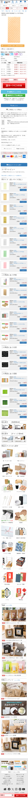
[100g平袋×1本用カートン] (5, 282)
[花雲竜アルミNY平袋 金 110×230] (5, 208)
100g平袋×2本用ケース (18, 313)
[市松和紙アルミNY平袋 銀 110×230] (5, 242)
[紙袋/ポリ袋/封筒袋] (21, 530)
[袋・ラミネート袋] (7, 453)
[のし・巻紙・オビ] (7, 530)
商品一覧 (5, 5)
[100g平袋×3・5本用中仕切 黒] (5, 365)
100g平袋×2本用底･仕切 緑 (19, 389)
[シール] (7, 592)
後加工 (13, 5)
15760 (15, 312)
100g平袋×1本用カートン (19, 279)
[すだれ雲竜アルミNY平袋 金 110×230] (5, 197)
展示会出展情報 (20, 780)
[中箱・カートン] (21, 453)
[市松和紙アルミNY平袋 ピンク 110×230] (5, 265)
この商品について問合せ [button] (15, 109)
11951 (15, 238)
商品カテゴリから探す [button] (14, 164)
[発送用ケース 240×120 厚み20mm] (5, 304)
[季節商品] (21, 592)
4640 (15, 205)
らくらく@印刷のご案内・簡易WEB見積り (13, 45)
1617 (15, 388)
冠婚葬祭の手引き (7, 782)
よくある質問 (7, 776)
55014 (15, 350)
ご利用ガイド (7, 774)
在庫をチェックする (15, 92)
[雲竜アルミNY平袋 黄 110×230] (5, 186)
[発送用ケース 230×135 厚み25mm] (5, 338)
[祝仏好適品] (7, 577)
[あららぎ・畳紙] (21, 577)
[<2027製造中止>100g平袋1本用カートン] (5, 292)
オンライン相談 (20, 776)
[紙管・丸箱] (21, 500)
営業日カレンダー (20, 783)
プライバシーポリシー (8, 792)
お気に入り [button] (14, 105)
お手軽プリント (23, 5)
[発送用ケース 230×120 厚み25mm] (5, 326)
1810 (15, 278)
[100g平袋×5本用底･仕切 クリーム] (5, 380)
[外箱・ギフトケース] (7, 469)
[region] (14, 10)
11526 (15, 227)
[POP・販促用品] (7, 561)
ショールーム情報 (20, 782)
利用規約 (17, 792)
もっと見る (9, 605)
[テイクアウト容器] (21, 484)
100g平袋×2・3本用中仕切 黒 (20, 352)
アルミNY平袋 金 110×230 (19, 218)
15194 (15, 399)
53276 (15, 334)
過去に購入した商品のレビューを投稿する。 (11, 175)
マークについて (8, 148)
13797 (15, 300)
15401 (15, 410)
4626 (15, 193)
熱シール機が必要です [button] (8, 49)
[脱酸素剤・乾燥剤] (21, 546)
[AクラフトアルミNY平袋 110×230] (5, 231)
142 (14, 183)
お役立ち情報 (7, 780)
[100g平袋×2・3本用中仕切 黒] (5, 354)
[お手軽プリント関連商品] (7, 515)
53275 (15, 322)
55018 (15, 361)
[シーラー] (21, 561)
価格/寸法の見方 (20, 148)
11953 (15, 262)
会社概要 (22, 792)
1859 (15, 289)
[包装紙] (21, 515)
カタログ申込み (20, 778)
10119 (15, 216)
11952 (15, 250)
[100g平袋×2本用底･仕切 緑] (5, 392)
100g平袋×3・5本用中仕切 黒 (20, 362)
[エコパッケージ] (7, 484)
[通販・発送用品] (21, 469)
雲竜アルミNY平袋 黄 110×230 (20, 184)
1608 (15, 377)
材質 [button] (3, 123)
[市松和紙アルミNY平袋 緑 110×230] (5, 254)
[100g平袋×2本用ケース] (5, 315)
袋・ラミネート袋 (16, 11)
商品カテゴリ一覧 (20, 774)
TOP (2, 11)
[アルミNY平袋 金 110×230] (5, 220)
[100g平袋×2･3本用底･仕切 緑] (5, 402)
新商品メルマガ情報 (7, 778)
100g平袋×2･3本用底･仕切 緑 (20, 400)
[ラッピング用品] (7, 546)
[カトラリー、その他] (7, 500)
